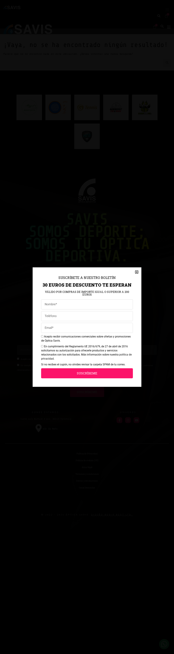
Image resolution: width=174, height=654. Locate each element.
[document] (87, 327)
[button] (136, 272)
